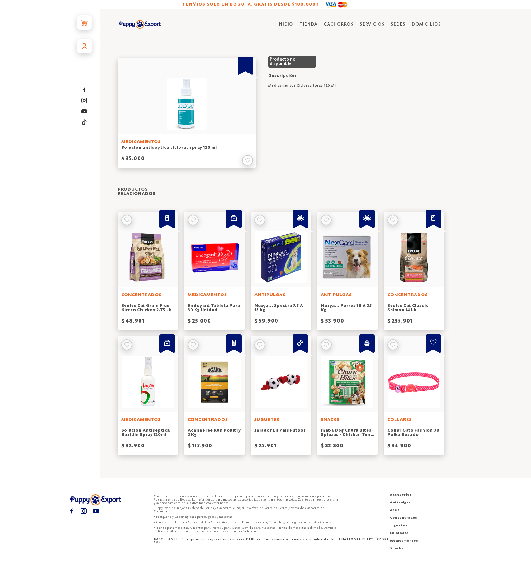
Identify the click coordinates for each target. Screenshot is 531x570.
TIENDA (308, 24)
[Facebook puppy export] (84, 90)
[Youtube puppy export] (84, 111)
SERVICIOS (372, 24)
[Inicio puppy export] (140, 25)
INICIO (285, 24)
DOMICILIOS (426, 24)
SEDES (398, 24)
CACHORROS (339, 24)
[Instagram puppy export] (84, 100)
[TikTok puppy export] (84, 122)
